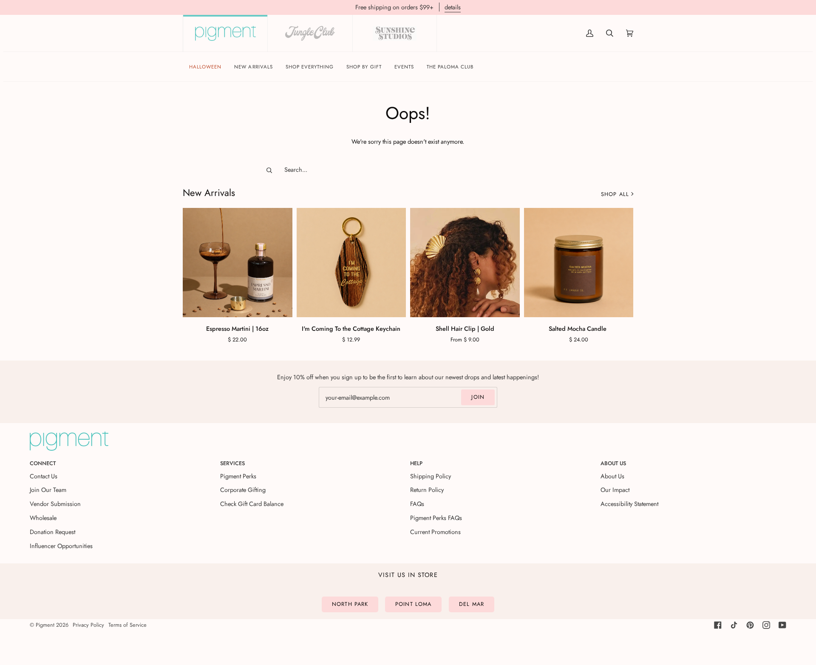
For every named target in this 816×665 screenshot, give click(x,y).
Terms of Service (127, 625)
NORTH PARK (350, 604)
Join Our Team (48, 489)
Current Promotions (435, 531)
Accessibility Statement (629, 503)
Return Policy (427, 489)
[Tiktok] (734, 625)
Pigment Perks (238, 476)
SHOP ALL (615, 194)
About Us (612, 476)
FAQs (417, 503)
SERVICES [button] (232, 463)
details (453, 7)
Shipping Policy (430, 476)
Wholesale (43, 517)
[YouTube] (782, 625)
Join (477, 397)
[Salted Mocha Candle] (579, 263)
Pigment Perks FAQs (436, 517)
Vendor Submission (55, 503)
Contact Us (43, 476)
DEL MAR (471, 604)
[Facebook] (718, 625)
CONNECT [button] (43, 463)
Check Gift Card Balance (251, 503)
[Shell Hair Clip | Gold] (465, 263)
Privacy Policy (88, 625)
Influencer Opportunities (61, 545)
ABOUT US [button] (613, 463)
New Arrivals (209, 192)
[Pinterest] (750, 625)
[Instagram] (766, 625)
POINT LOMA (413, 604)
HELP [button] (416, 463)
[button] (309, 67)
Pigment (45, 625)
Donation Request (52, 531)
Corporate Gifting (243, 489)
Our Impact (615, 489)
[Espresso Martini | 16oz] (237, 263)
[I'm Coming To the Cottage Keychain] (351, 263)
